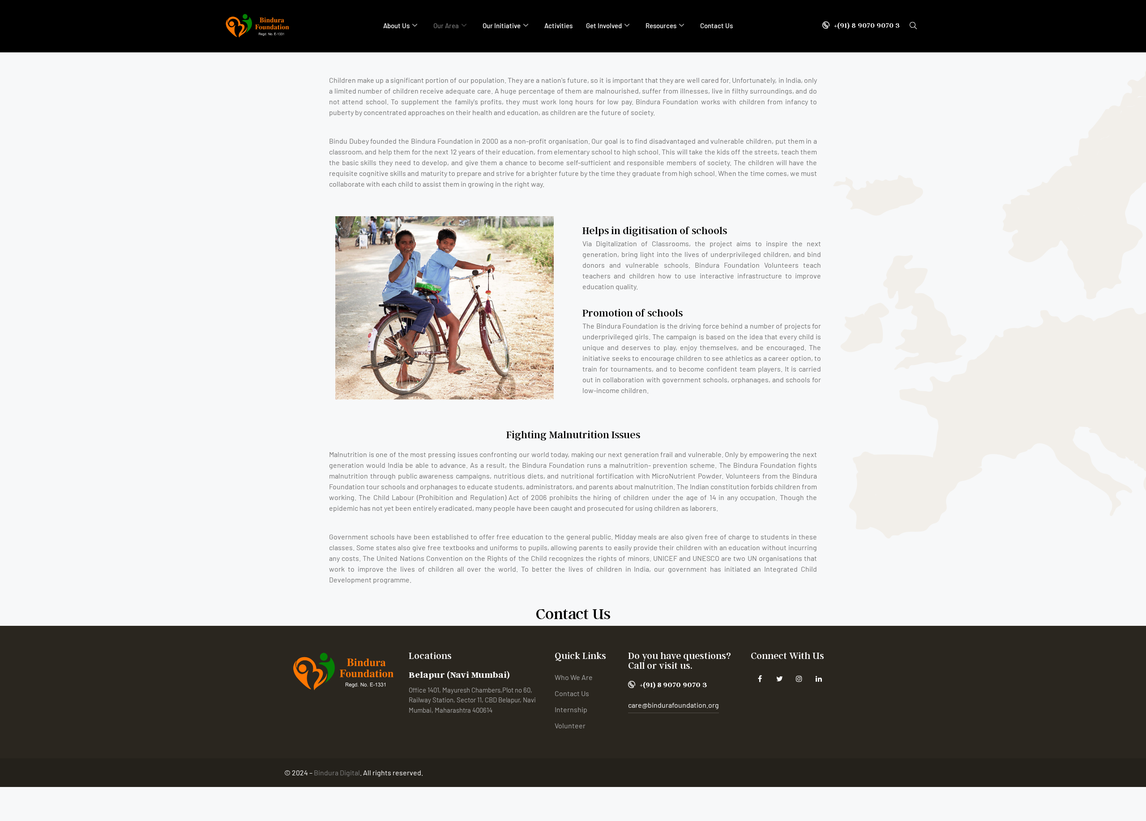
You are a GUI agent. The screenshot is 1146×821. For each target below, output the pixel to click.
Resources (661, 25)
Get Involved (604, 25)
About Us (396, 25)
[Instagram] (799, 678)
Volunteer (570, 725)
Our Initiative (502, 25)
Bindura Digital (337, 772)
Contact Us (716, 25)
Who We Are (574, 677)
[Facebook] (760, 678)
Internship (571, 709)
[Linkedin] (819, 678)
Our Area (446, 25)
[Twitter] (779, 678)
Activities (558, 25)
